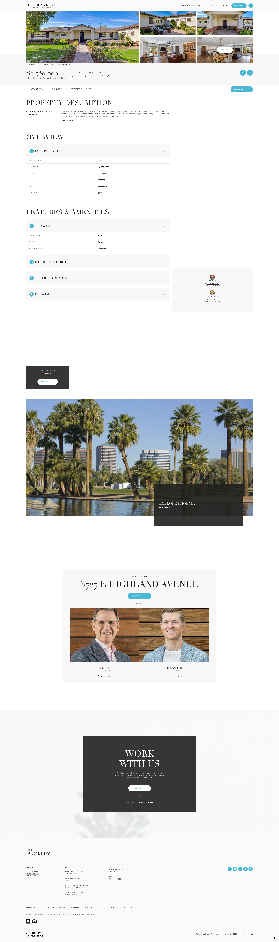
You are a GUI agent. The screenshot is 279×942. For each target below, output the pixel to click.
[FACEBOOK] (230, 869)
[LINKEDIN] (240, 869)
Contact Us (239, 5)
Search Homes (112, 907)
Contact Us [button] (127, 907)
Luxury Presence (211, 934)
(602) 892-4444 (146, 802)
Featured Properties (56, 907)
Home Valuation (94, 907)
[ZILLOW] (250, 869)
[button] (242, 89)
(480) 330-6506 (213, 283)
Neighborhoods (76, 907)
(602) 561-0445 (213, 299)
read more (163, 508)
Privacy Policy (248, 934)
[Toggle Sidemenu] (250, 5)
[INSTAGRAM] (235, 869)
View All (225, 49)
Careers (224, 5)
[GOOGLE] (245, 869)
